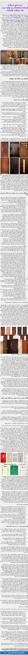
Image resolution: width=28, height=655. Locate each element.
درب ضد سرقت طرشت (19, 16)
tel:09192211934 (16, 653)
